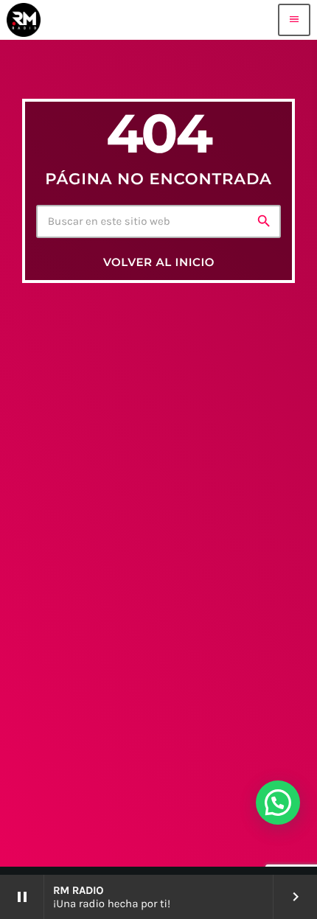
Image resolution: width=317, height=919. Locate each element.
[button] (278, 802)
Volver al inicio (159, 262)
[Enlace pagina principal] (24, 20)
